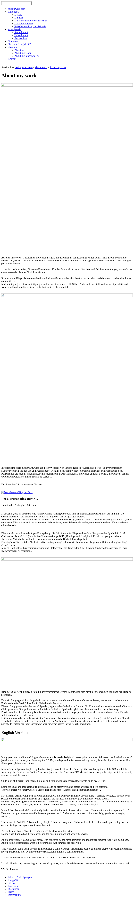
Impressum (13, 886)
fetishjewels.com (24, 67)
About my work (58, 67)
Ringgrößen (14, 880)
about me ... (41, 67)
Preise (11, 891)
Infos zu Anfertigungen (20, 877)
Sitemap (12, 883)
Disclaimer (13, 889)
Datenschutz (14, 894)
